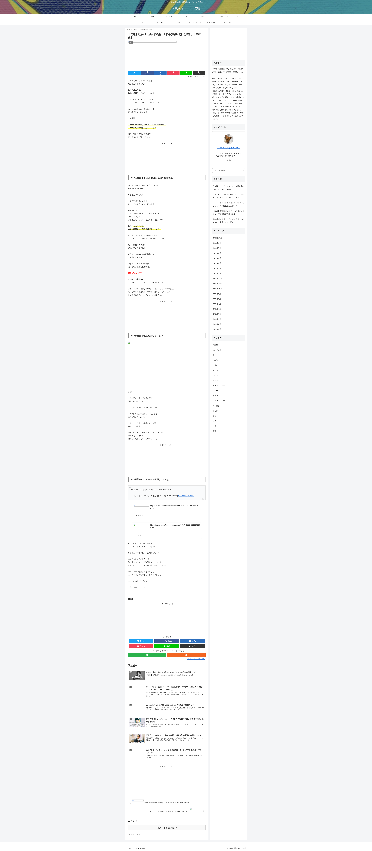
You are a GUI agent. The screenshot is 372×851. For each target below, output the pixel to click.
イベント (216, 375)
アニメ (215, 370)
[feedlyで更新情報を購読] (147, 655)
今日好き (216, 406)
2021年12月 (217, 279)
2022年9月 (217, 243)
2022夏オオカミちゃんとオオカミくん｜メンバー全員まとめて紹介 (229, 220)
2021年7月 (217, 304)
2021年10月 (217, 289)
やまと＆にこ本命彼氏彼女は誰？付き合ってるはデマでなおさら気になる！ (228, 196)
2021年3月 (217, 324)
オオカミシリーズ (220, 385)
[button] (199, 73)
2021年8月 (217, 299)
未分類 (215, 411)
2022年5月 (217, 258)
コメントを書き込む (167, 828)
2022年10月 (217, 238)
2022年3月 (217, 263)
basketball (217, 350)
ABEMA (216, 345)
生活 (214, 416)
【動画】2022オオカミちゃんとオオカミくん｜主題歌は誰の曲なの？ (229, 212)
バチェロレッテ (219, 401)
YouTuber (216, 360)
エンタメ (216, 380)
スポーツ (216, 391)
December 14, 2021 (186, 496)
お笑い (215, 365)
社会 (214, 421)
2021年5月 (217, 314)
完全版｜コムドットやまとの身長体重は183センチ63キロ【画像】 (228, 187)
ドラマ (215, 396)
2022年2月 (217, 268)
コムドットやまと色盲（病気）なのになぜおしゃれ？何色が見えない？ (228, 204)
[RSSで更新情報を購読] (186, 655)
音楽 (131, 599)
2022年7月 (217, 248)
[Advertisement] (167, 158)
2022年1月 (217, 273)
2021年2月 (217, 329)
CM (214, 355)
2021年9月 (217, 294)
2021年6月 (217, 309)
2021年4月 (217, 319)
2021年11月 (217, 284)
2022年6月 (217, 253)
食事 (214, 431)
